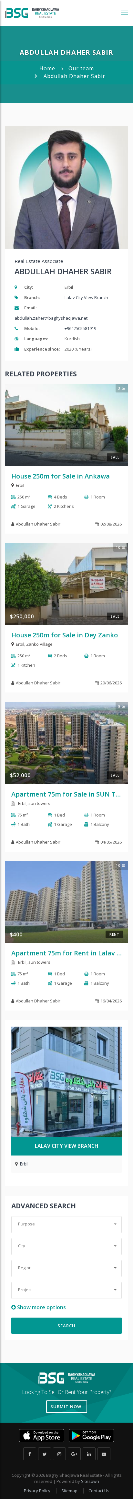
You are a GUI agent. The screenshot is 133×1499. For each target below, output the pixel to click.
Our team (81, 68)
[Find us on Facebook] (29, 1453)
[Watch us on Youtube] (103, 1453)
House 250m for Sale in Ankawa (60, 476)
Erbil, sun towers (33, 803)
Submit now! (66, 1406)
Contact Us (98, 1491)
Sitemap (69, 1491)
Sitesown (90, 1481)
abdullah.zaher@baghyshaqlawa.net (51, 318)
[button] (66, 1224)
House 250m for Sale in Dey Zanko (64, 635)
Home (47, 68)
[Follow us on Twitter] (44, 1453)
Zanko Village (39, 644)
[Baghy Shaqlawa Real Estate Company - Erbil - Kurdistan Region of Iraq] (32, 13)
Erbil (20, 485)
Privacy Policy (37, 1491)
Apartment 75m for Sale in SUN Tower (71, 794)
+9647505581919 (80, 328)
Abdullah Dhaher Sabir (38, 524)
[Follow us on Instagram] (59, 1453)
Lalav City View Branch (86, 297)
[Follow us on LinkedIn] (89, 1453)
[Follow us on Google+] (74, 1453)
